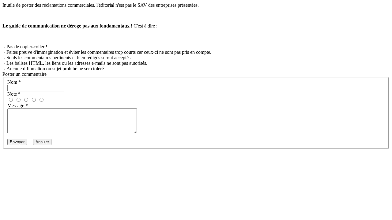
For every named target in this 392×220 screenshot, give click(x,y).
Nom (14, 82)
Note (14, 94)
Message (17, 105)
